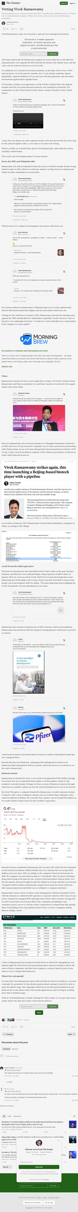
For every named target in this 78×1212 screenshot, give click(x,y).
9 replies (9, 1082)
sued (18, 762)
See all (5, 1167)
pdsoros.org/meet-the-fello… (23, 246)
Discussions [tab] (17, 1116)
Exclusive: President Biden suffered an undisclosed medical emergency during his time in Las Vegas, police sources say (32, 1123)
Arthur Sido (8, 1068)
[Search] (74, 1116)
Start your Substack (34, 1203)
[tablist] (10, 1049)
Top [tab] (4, 1116)
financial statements (61, 873)
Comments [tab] (6, 1049)
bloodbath (47, 876)
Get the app (49, 1203)
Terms (45, 1197)
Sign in (72, 3)
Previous (9, 1034)
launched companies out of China (39, 446)
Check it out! (7, 366)
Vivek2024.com (18, 111)
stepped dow (42, 885)
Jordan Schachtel (12, 22)
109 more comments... (7, 1106)
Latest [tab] (9, 1116)
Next (70, 1034)
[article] (39, 1127)
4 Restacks (26, 1020)
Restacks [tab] (15, 1049)
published (32, 907)
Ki (5, 1089)
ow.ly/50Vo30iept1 (19, 649)
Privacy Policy (54, 1174)
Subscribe (64, 3)
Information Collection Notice (38, 1174)
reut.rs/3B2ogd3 (57, 713)
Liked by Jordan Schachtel (13, 1070)
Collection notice (53, 1197)
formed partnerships (67, 446)
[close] (58, 1140)
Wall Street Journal (45, 577)
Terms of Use (49, 1172)
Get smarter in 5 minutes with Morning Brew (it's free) (24, 351)
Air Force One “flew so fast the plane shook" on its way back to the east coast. (29, 1127)
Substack (29, 1208)
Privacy (39, 1197)
